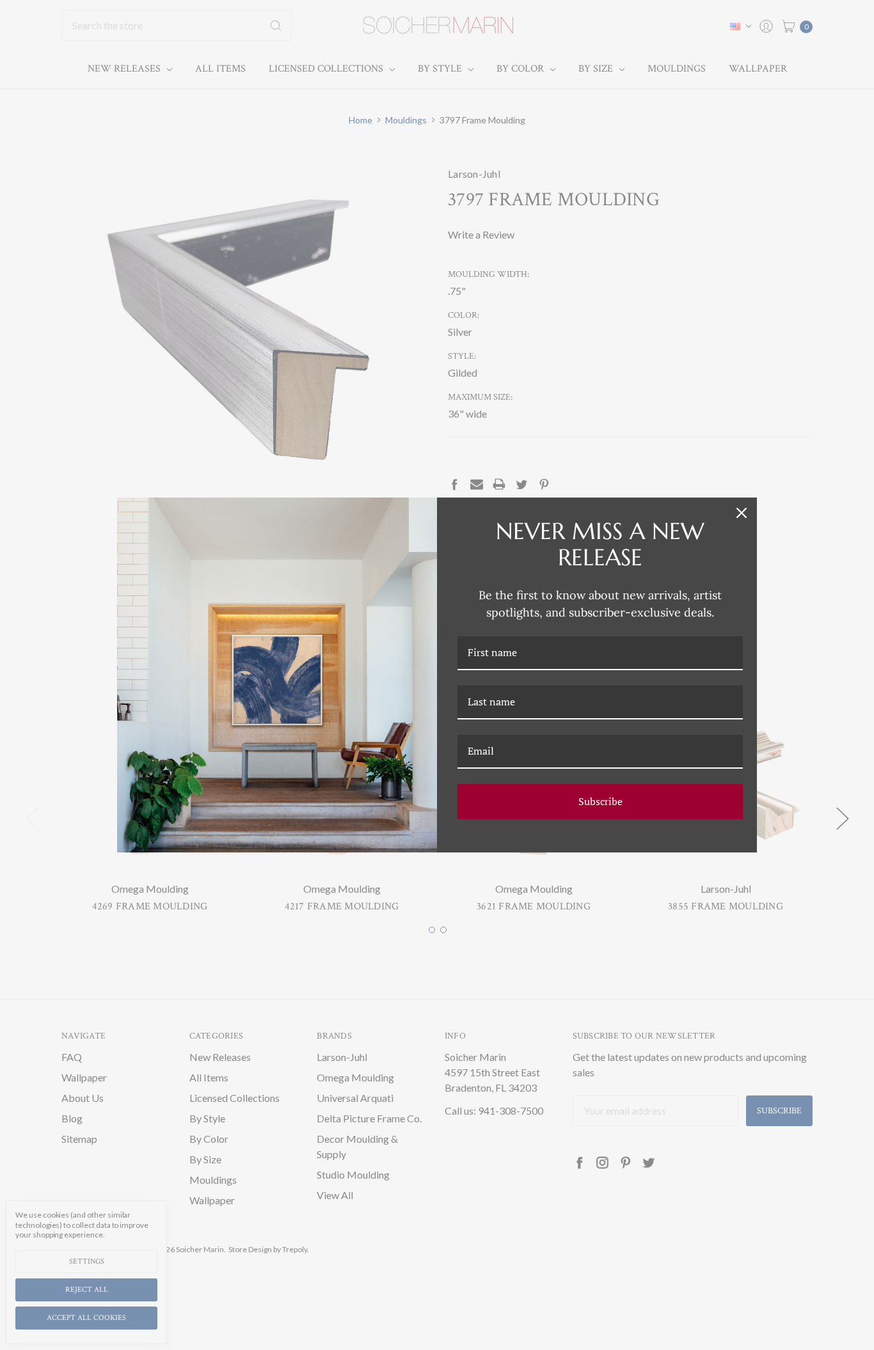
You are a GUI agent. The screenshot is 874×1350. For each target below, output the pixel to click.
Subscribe (600, 801)
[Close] (741, 513)
